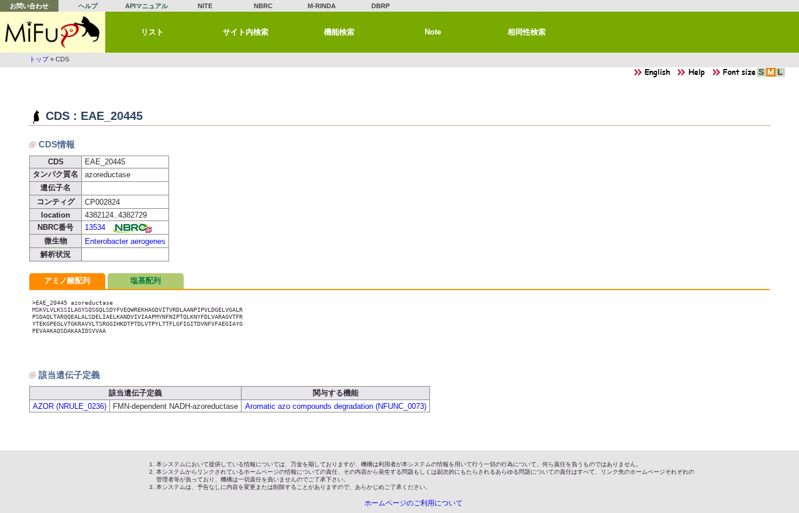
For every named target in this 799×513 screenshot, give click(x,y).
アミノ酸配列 (67, 280)
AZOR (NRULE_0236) (69, 406)
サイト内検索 (245, 31)
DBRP (380, 5)
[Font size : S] (761, 75)
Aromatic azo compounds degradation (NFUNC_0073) (335, 406)
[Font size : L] (780, 75)
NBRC (263, 5)
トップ (39, 59)
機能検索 (339, 31)
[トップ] (52, 32)
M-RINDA (322, 5)
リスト (152, 31)
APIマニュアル (146, 5)
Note (433, 31)
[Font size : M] (771, 75)
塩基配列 (145, 280)
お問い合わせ (29, 5)
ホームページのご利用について (413, 503)
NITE (205, 5)
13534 (95, 227)
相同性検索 (527, 31)
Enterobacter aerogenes (125, 241)
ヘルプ (88, 5)
